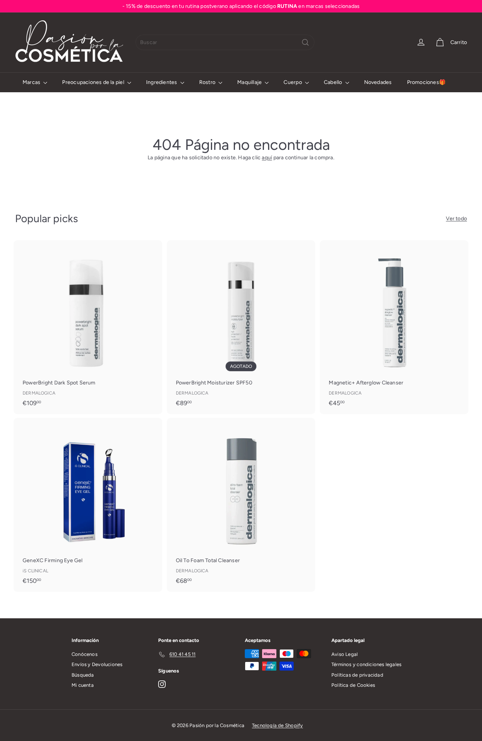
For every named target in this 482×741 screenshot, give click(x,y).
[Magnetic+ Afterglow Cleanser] (394, 327)
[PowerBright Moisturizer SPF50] (241, 327)
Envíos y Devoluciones (97, 664)
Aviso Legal (344, 654)
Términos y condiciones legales (366, 664)
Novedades (378, 82)
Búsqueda (83, 675)
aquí (267, 157)
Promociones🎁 (426, 82)
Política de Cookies (353, 685)
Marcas (32, 82)
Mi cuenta (83, 685)
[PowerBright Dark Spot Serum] (88, 327)
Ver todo (456, 218)
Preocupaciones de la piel (93, 82)
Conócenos (85, 654)
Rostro (208, 82)
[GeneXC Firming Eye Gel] (88, 505)
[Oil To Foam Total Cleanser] (241, 505)
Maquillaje (250, 82)
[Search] (305, 42)
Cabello (333, 82)
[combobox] (225, 42)
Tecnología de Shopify (277, 725)
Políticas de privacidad (357, 675)
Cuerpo (293, 82)
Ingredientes (162, 82)
